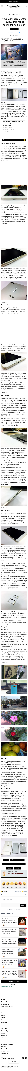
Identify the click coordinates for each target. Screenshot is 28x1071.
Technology (14, 28)
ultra (21, 859)
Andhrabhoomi (5, 1004)
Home (3, 999)
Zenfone (14, 859)
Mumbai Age (4, 1031)
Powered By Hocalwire (6, 1067)
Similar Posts (6, 986)
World (3, 1017)
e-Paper (9, 1)
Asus (6, 859)
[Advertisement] (14, 173)
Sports (3, 1015)
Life (2, 1038)
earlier (19, 448)
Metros (3, 1020)
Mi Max (17, 868)
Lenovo (10, 868)
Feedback (4, 1049)
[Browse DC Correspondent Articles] (4, 873)
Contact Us (4, 1053)
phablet (13, 864)
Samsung (21, 864)
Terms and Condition (7, 1044)
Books (3, 1012)
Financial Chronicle (7, 1006)
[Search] (26, 6)
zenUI (5, 864)
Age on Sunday (15, 1)
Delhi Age (4, 1028)
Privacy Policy (5, 1051)
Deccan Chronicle (6, 1002)
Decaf (3, 1033)
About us (4, 1035)
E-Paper (3, 1046)
